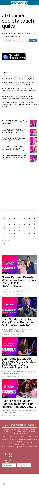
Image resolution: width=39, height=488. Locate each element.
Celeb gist (5, 273)
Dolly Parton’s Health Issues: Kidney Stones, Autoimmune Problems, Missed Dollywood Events (14, 130)
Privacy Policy (30, 430)
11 (9, 227)
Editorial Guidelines (10, 430)
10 (4, 227)
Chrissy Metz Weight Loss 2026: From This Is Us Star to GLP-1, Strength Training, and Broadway (13, 148)
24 (4, 233)
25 (9, 233)
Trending (5, 315)
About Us (7, 431)
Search (33, 40)
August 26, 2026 (6, 125)
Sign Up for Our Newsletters (9, 461)
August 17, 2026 (6, 141)
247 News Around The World (9, 376)
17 (4, 230)
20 (19, 230)
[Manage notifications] (4, 484)
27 (19, 233)
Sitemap (24, 433)
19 (14, 230)
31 (4, 236)
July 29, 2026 (5, 159)
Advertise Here (16, 433)
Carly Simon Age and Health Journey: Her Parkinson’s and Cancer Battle (14, 156)
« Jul (3, 243)
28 (24, 233)
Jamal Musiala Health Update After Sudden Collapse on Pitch (13, 138)
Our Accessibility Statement (26, 431)
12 (14, 227)
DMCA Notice (21, 430)
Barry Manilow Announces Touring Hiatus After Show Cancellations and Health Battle (14, 122)
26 (14, 233)
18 (9, 230)
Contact (13, 431)
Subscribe (23, 465)
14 (24, 227)
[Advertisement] (19, 188)
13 (19, 227)
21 (24, 230)
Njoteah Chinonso (6, 295)
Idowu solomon (5, 334)
